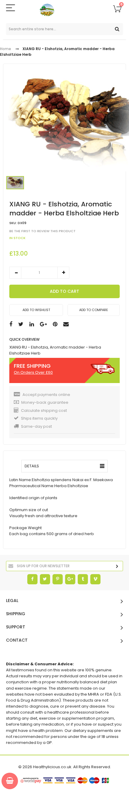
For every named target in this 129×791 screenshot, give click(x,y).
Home (5, 48)
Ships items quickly (39, 418)
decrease (15, 273)
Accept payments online (46, 394)
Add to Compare (93, 309)
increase (63, 273)
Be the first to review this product (42, 231)
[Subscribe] (117, 566)
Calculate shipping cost (44, 410)
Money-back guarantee (44, 402)
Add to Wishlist (36, 309)
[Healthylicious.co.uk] (65, 10)
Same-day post (36, 426)
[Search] (117, 29)
